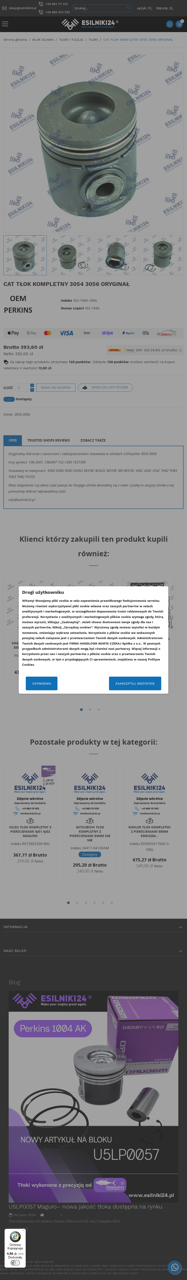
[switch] (15, 1262)
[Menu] (23, 1231)
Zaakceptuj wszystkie (135, 683)
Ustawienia (41, 683)
